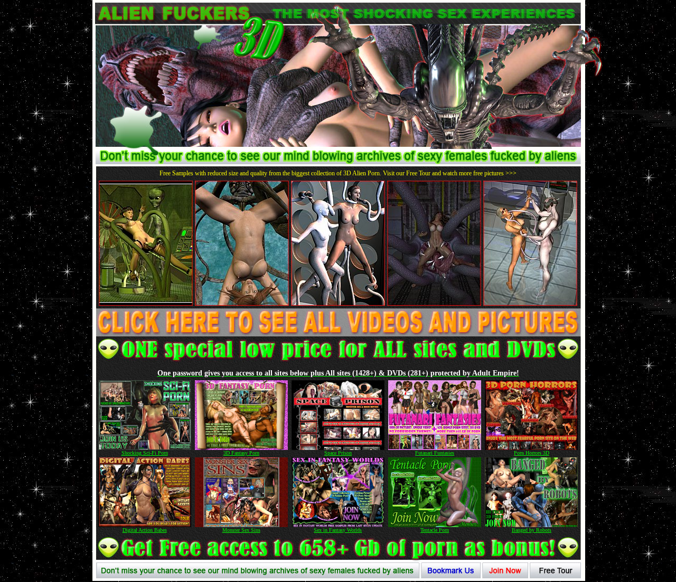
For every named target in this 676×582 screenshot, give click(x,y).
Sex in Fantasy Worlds (338, 530)
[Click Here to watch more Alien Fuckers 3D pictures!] (338, 163)
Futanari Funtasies (434, 453)
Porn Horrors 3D (531, 453)
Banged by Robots (531, 530)
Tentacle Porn (434, 530)
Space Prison (338, 453)
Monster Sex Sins (241, 530)
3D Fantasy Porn (241, 453)
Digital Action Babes (145, 530)
